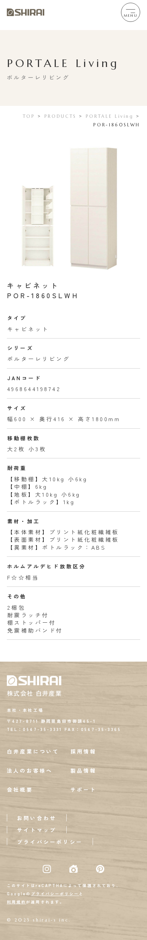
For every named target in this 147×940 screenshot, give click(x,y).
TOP (29, 116)
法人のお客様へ (30, 770)
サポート (83, 789)
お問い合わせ (36, 817)
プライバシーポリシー (50, 841)
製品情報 (83, 770)
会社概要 (20, 789)
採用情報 (83, 751)
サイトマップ (36, 829)
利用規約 (16, 901)
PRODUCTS (60, 116)
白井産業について (33, 751)
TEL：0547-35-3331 (35, 729)
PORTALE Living (110, 116)
